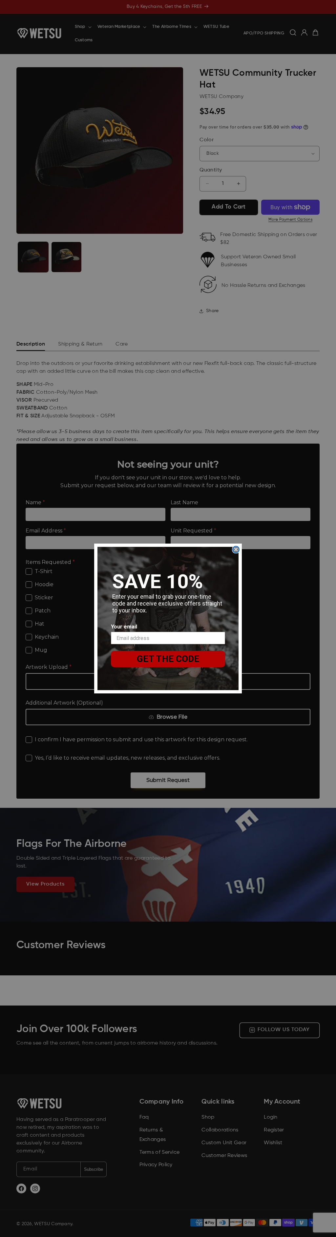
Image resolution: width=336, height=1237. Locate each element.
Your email (124, 627)
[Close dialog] (236, 549)
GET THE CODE (168, 658)
